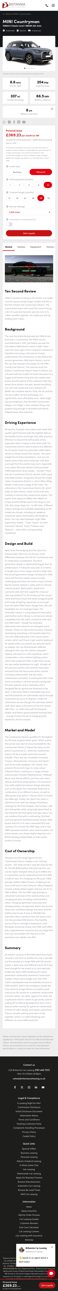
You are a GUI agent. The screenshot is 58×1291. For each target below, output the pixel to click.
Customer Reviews (29, 1223)
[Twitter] (21, 1087)
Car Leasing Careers (29, 1231)
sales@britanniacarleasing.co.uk (29, 1078)
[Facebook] (14, 1087)
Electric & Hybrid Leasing (29, 1160)
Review (8, 246)
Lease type (14, 166)
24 (25, 198)
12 (48, 184)
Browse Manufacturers (29, 1181)
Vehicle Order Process (29, 1214)
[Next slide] (51, 53)
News (29, 1206)
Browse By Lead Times (29, 1189)
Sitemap (29, 1239)
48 (41, 197)
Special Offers (29, 1148)
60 (48, 198)
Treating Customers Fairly (29, 1123)
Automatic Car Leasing (29, 1185)
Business (17, 171)
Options (21, 246)
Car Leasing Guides (29, 1218)
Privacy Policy (29, 1131)
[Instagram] (29, 1087)
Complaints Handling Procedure (29, 1127)
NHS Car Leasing (29, 1194)
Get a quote (29, 233)
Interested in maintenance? (22, 219)
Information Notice (29, 1115)
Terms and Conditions (29, 1119)
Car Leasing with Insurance (29, 1235)
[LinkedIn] (36, 1087)
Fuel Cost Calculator (29, 1227)
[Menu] (53, 5)
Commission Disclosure (29, 1107)
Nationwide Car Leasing (29, 1173)
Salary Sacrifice (29, 1210)
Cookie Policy (29, 1136)
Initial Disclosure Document (29, 1111)
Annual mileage (17, 206)
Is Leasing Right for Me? (29, 1102)
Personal (41, 171)
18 (17, 198)
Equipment (35, 246)
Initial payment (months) (21, 179)
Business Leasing (29, 1152)
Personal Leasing (29, 1156)
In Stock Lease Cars (29, 1165)
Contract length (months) (21, 192)
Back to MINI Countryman (18, 13)
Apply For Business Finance (29, 1177)
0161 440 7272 (42, 1070)
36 (33, 198)
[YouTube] (43, 1087)
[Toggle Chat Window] (51, 1273)
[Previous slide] (7, 53)
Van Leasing (29, 1169)
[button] (24, 68)
